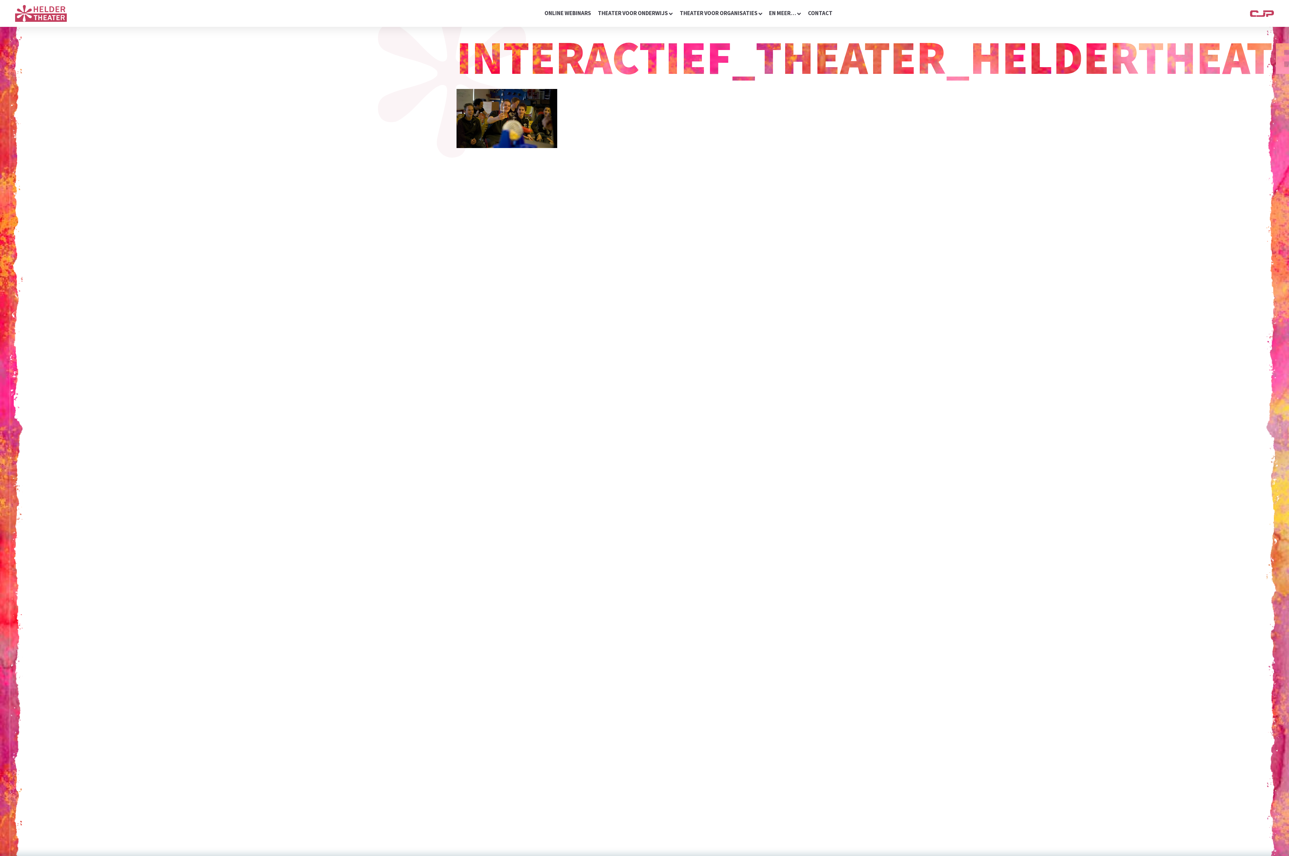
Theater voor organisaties (719, 13)
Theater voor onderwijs (633, 13)
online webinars (567, 13)
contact (820, 13)
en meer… (782, 13)
